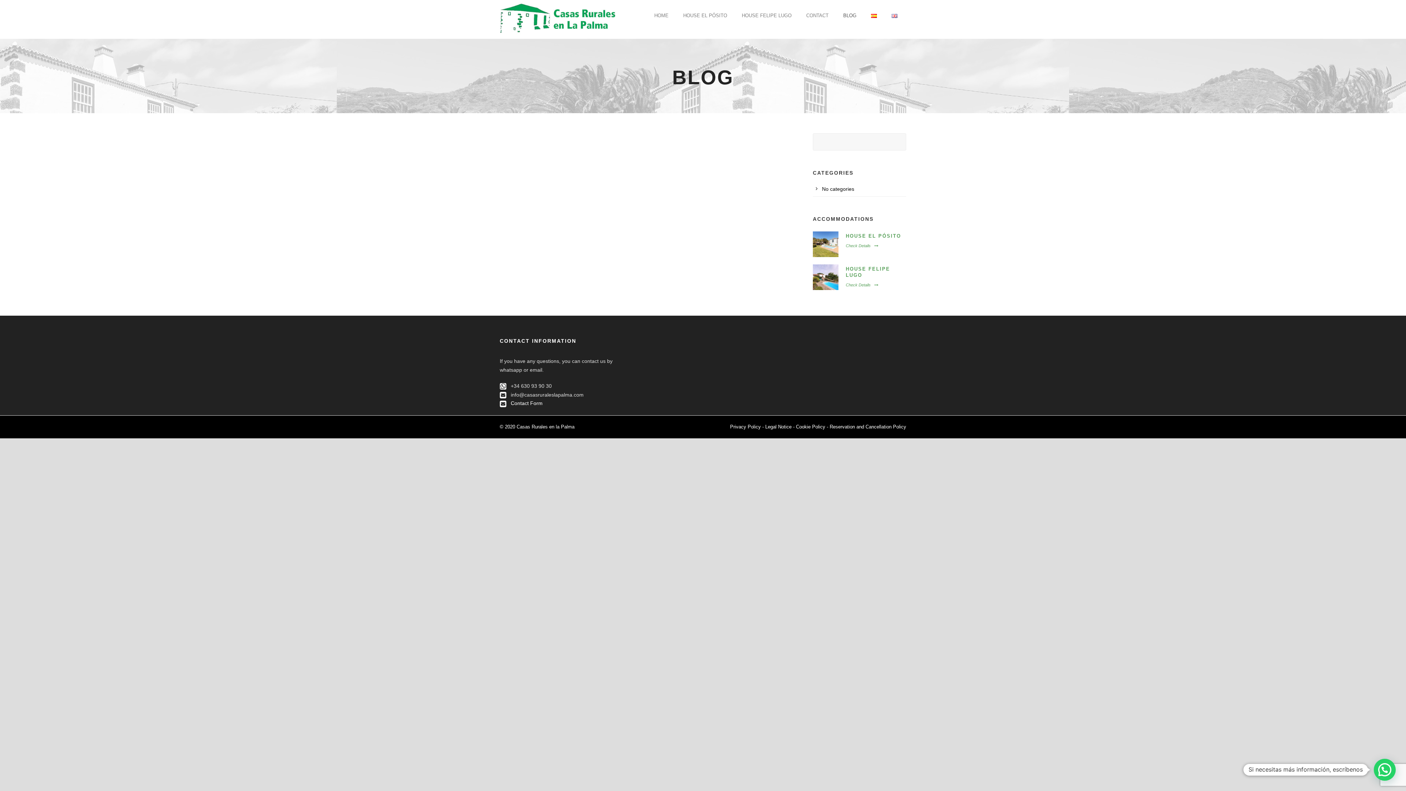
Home (661, 15)
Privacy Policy (745, 427)
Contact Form (527, 403)
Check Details (858, 246)
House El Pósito (705, 15)
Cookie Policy (810, 427)
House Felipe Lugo (767, 15)
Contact (817, 15)
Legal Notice (778, 427)
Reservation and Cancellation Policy (868, 427)
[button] (1385, 770)
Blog (849, 15)
